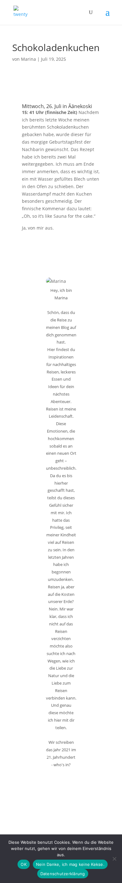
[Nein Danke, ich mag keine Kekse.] (114, 859)
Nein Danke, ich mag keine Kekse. (70, 864)
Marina (28, 59)
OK (24, 864)
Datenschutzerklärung (62, 873)
